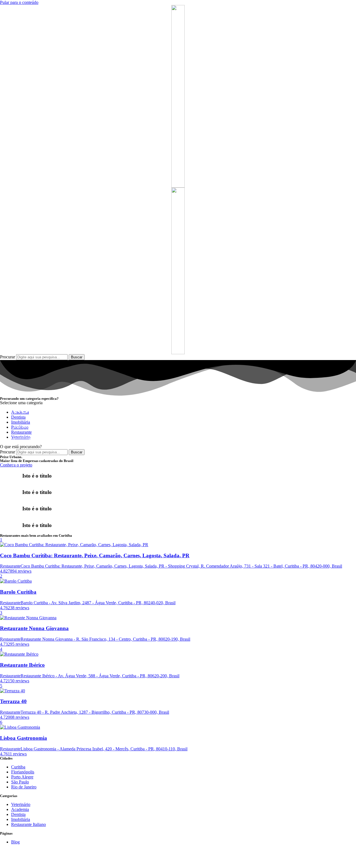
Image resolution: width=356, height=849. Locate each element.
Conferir (21, 440)
